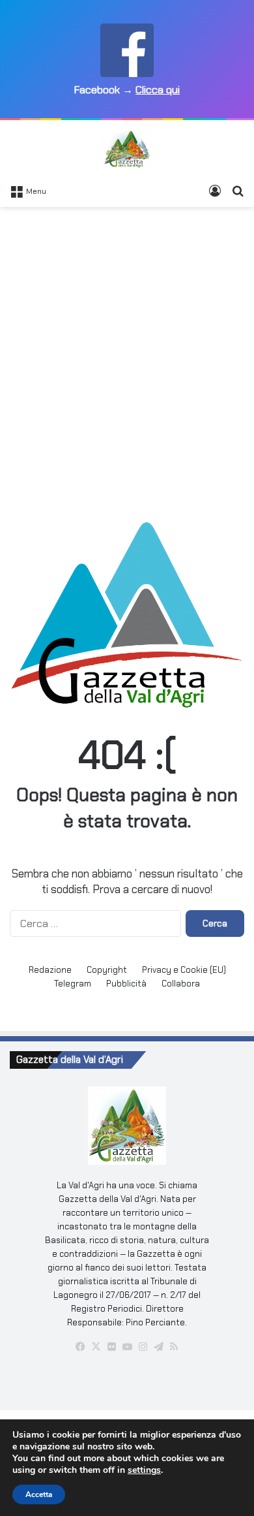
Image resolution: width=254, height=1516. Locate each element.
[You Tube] (127, 1347)
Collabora (181, 983)
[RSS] (174, 1347)
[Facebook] (80, 1347)
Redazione (50, 969)
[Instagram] (142, 1347)
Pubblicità (126, 983)
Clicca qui (157, 90)
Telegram (72, 983)
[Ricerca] (237, 190)
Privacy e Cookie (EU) (184, 969)
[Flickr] (111, 1347)
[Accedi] (214, 190)
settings (144, 1470)
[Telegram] (158, 1347)
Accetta (38, 1494)
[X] (96, 1347)
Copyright (107, 969)
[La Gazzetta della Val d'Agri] (127, 148)
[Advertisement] (127, 347)
